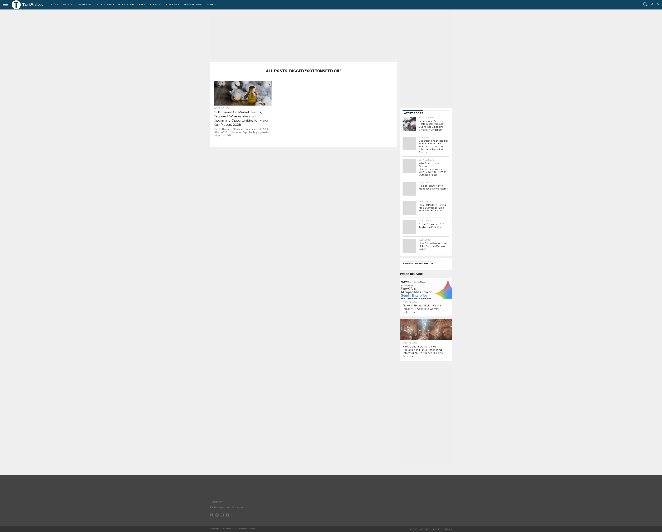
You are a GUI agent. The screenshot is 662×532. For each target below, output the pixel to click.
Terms (448, 529)
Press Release (193, 4)
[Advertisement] (331, 35)
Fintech (67, 4)
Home (54, 4)
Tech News (84, 4)
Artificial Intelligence (131, 4)
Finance (155, 4)
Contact (425, 529)
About (413, 529)
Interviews (172, 4)
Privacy (437, 529)
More (210, 4)
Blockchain (104, 4)
